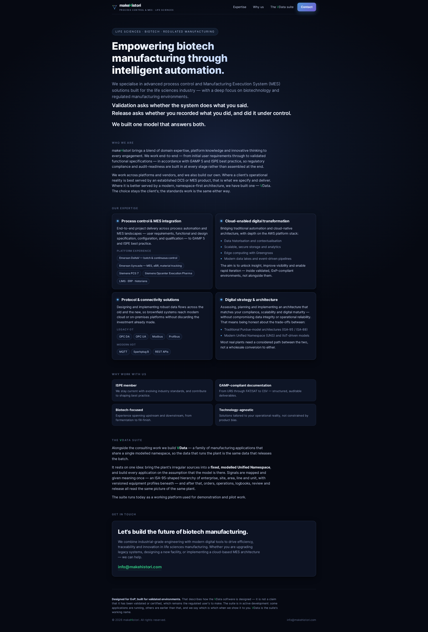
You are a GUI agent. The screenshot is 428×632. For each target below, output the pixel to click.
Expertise (239, 7)
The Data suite (282, 7)
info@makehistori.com (139, 567)
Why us (258, 7)
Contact (307, 7)
